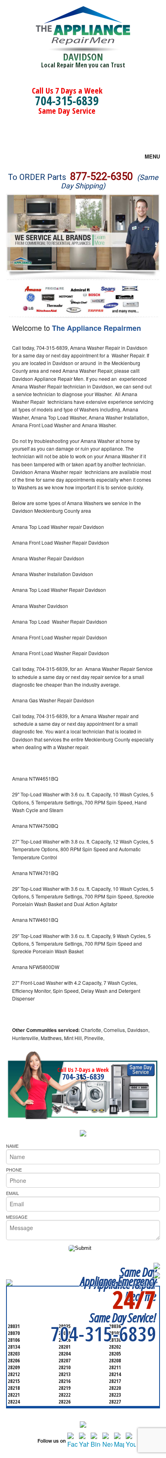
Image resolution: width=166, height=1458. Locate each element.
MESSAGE (16, 1217)
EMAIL (12, 1193)
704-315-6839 (67, 100)
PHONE (14, 1169)
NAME (12, 1146)
